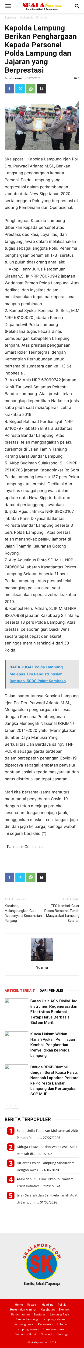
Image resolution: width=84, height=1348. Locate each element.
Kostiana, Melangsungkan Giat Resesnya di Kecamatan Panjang (23, 913)
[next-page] (15, 1106)
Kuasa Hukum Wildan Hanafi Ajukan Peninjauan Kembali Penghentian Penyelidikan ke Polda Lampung (52, 1045)
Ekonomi (64, 1309)
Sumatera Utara (53, 1329)
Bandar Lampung (27, 1319)
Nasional (40, 1314)
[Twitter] (20, 88)
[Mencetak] (41, 88)
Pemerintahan (20, 1314)
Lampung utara (24, 1324)
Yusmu (19, 78)
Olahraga (62, 1334)
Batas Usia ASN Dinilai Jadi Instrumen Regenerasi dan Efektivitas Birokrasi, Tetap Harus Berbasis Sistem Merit (54, 1012)
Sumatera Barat (25, 1334)
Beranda (10, 17)
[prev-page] (7, 1106)
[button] (7, 6)
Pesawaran (45, 1324)
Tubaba (62, 1324)
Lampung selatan (53, 1319)
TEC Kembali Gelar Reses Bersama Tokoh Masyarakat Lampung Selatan (61, 913)
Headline (47, 1305)
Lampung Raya (59, 1314)
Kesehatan (48, 1309)
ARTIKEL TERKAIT (20, 991)
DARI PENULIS (51, 991)
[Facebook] (9, 88)
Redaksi (32, 1305)
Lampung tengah (27, 1329)
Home (19, 1305)
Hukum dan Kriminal (33, 17)
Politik (62, 1305)
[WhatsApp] (30, 88)
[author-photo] (42, 961)
